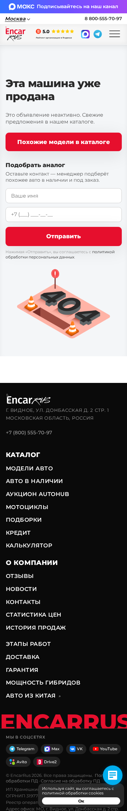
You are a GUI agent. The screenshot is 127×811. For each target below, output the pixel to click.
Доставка (23, 657)
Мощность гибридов (43, 682)
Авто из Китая (33, 695)
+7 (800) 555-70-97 (29, 432)
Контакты (23, 602)
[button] (114, 34)
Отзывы (20, 576)
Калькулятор (29, 545)
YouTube (108, 748)
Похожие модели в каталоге (63, 141)
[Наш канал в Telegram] (97, 34)
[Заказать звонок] (112, 775)
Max (55, 748)
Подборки (24, 520)
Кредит (18, 533)
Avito (22, 761)
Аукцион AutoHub (37, 494)
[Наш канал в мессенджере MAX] (85, 34)
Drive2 (50, 761)
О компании (32, 563)
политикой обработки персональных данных (60, 254)
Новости (21, 589)
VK (80, 748)
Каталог (23, 455)
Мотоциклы (27, 507)
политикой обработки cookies (73, 793)
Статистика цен (34, 614)
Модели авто (29, 468)
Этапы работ (28, 644)
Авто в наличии (34, 481)
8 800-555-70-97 (103, 18)
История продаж (36, 627)
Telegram (26, 748)
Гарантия (22, 670)
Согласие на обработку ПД (70, 780)
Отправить (63, 236)
